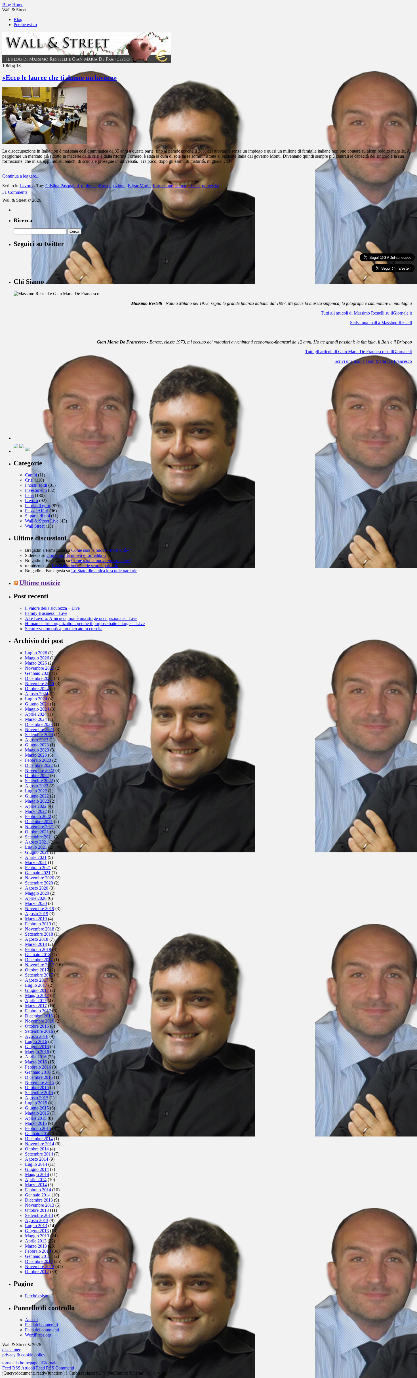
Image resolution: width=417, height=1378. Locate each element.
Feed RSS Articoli (18, 1367)
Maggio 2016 (37, 1051)
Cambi (31, 474)
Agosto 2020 (36, 888)
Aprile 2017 (36, 1000)
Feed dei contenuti (41, 1324)
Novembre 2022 (39, 770)
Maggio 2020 (37, 893)
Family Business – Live (46, 613)
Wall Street (35, 526)
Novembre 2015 (39, 1082)
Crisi (29, 480)
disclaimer (11, 1349)
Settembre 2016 (39, 1031)
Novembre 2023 (39, 729)
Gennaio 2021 (37, 872)
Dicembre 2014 (39, 1138)
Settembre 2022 (39, 780)
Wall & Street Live (41, 521)
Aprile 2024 (36, 714)
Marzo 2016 (36, 1061)
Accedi (31, 1319)
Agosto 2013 (36, 1220)
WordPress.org (38, 1335)
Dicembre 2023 (39, 724)
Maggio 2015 (37, 1113)
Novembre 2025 (39, 668)
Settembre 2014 (39, 1154)
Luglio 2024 (36, 698)
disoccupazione (111, 185)
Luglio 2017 (36, 985)
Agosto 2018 (36, 939)
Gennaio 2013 (37, 1256)
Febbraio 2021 (38, 867)
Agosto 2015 (36, 1097)
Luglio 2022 (36, 790)
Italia (29, 495)
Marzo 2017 (36, 1005)
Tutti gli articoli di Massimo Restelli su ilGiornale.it (366, 313)
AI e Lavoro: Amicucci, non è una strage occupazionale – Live (81, 618)
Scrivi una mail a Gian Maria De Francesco (373, 361)
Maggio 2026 (37, 657)
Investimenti (36, 490)
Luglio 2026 (36, 652)
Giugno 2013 (37, 1230)
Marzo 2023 (36, 755)
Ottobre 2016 (37, 1026)
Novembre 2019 (39, 908)
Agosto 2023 (36, 739)
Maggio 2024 (37, 709)
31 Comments (14, 192)
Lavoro (26, 185)
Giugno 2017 (37, 990)
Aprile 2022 (36, 806)
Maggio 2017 (37, 995)
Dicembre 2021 (39, 821)
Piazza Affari (36, 510)
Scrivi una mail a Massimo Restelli (381, 322)
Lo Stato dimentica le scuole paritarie (85, 565)
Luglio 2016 (36, 1041)
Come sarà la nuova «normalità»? (101, 550)
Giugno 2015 (37, 1108)
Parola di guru (37, 505)
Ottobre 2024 (37, 688)
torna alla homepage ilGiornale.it (31, 1362)
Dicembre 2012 (39, 1261)
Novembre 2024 (39, 683)
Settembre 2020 (39, 882)
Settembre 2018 (39, 934)
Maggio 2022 (37, 801)
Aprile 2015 (36, 1118)
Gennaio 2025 (37, 673)
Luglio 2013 (36, 1225)
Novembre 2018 (39, 929)
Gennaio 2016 (37, 1072)
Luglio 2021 (36, 847)
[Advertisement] (56, 404)
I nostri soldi (36, 485)
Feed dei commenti (42, 1329)
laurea (180, 185)
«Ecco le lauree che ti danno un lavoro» (59, 77)
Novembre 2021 (39, 826)
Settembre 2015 (39, 1092)
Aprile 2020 (36, 898)
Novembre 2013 (39, 1205)
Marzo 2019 (36, 918)
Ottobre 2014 (37, 1148)
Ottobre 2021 (37, 831)
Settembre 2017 (39, 975)
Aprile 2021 (36, 857)
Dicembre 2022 (39, 765)
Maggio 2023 (37, 750)
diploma (88, 185)
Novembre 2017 (39, 964)
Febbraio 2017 (38, 1010)
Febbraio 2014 (38, 1189)
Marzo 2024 (36, 719)
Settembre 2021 (39, 836)
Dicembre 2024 (39, 678)
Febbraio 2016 (38, 1067)
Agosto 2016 (36, 1036)
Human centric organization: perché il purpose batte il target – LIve (85, 623)
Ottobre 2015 (37, 1087)
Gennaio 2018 (37, 954)
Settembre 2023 (39, 734)
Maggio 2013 (37, 1235)
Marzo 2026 (36, 663)
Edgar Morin (139, 185)
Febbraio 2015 (38, 1128)
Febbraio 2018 (38, 949)
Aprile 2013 (36, 1240)
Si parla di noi (37, 515)
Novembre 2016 (39, 1021)
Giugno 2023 (37, 744)
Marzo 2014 (36, 1184)
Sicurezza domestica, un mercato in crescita (63, 628)
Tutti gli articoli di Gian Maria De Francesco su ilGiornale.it (358, 351)
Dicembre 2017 (39, 959)
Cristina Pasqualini (62, 185)
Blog (18, 19)
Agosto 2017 (36, 980)
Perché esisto (25, 24)
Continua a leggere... (20, 176)
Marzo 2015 (36, 1123)
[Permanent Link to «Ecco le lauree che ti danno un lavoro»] (44, 142)
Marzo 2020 (36, 903)
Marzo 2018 (36, 944)
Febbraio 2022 (38, 816)
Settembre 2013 (39, 1215)
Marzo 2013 (36, 1246)
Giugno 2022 (37, 796)
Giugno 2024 (37, 704)
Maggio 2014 (37, 1174)
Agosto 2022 (36, 785)
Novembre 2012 (39, 1266)
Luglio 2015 (36, 1102)
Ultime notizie (39, 582)
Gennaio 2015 (37, 1133)
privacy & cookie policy (23, 1354)
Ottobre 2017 (37, 969)
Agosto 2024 (36, 693)
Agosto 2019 (36, 913)
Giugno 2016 (37, 1046)
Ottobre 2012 (37, 1271)
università (210, 185)
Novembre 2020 (39, 877)
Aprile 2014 (36, 1179)
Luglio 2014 (36, 1164)
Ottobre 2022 (37, 775)
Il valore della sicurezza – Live (52, 608)
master (194, 185)
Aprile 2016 (36, 1056)
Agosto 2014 (36, 1159)
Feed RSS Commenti (55, 1367)
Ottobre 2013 (37, 1210)
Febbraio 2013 (38, 1251)
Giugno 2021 (37, 852)
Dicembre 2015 (39, 1077)
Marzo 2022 (36, 811)
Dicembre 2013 (39, 1200)
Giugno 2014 (37, 1169)
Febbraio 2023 (38, 760)
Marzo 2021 (36, 862)
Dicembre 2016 (39, 1015)
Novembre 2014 (39, 1143)
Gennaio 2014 (37, 1194)
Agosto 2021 (36, 842)
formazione (163, 185)
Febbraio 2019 (38, 923)
